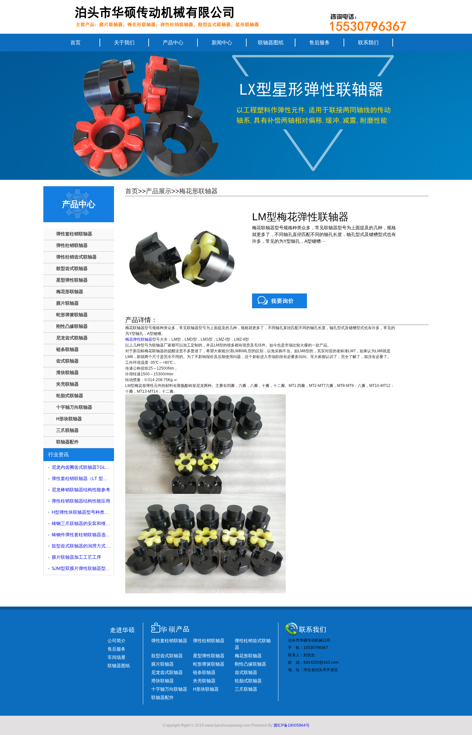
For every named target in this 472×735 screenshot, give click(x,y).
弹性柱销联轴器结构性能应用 (81, 500)
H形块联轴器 (69, 418)
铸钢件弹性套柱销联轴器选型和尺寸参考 (92, 534)
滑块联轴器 (67, 372)
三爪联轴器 (67, 430)
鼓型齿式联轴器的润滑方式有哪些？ (88, 545)
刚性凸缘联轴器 (72, 326)
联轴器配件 (67, 441)
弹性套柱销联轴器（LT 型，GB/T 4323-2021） (99, 478)
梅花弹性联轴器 (138, 339)
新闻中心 (222, 42)
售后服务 (319, 42)
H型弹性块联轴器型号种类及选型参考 (89, 512)
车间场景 (117, 657)
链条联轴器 (67, 349)
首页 (75, 42)
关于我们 (124, 42)
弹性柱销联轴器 (72, 245)
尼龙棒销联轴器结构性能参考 (81, 489)
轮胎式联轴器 (69, 395)
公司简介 (117, 640)
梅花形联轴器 (69, 291)
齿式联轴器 (67, 360)
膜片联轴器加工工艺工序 (76, 557)
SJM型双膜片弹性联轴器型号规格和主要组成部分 (101, 568)
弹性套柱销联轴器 (74, 233)
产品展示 (158, 191)
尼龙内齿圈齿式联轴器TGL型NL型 (86, 467)
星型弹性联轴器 (72, 280)
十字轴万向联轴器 (74, 407)
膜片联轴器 (67, 303)
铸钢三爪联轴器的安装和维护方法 (85, 523)
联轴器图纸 (271, 42)
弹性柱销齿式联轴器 (76, 256)
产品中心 (173, 42)
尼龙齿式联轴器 (72, 337)
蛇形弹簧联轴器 (72, 314)
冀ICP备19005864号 (292, 725)
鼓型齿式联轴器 (72, 268)
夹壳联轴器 (67, 384)
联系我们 (368, 42)
